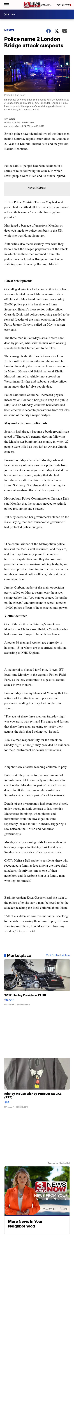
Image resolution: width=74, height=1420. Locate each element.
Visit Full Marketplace (58, 955)
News (9, 30)
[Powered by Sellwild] (64, 1163)
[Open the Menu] (6, 5)
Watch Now (63, 5)
